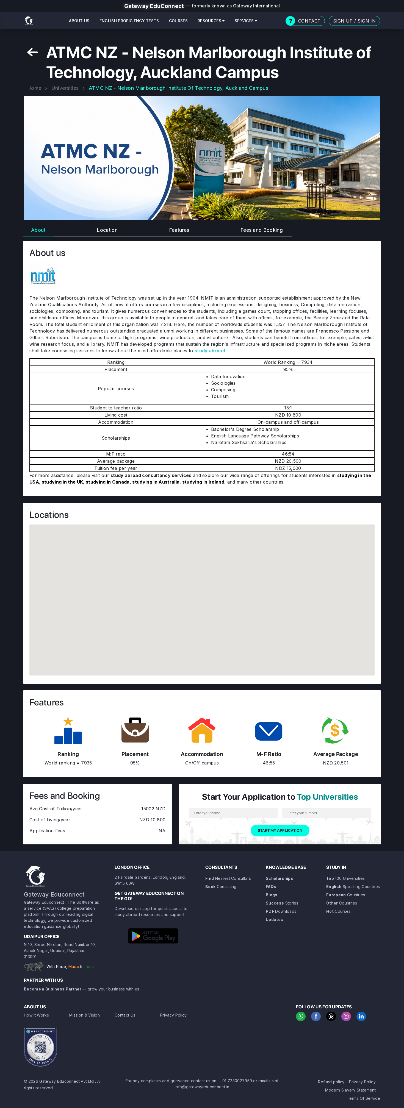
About (38, 230)
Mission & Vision (84, 1015)
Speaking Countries (353, 886)
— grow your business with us (81, 989)
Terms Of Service (363, 1098)
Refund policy (331, 1081)
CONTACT (309, 21)
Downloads (281, 911)
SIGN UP (343, 21)
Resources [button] (210, 20)
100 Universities (345, 878)
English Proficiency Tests (129, 20)
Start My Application (280, 830)
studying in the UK (62, 482)
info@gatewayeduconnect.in (202, 1086)
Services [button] (245, 20)
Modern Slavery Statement (350, 1090)
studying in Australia (155, 482)
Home (34, 88)
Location (107, 230)
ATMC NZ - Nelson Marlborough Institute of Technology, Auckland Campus (178, 88)
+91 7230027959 (236, 1080)
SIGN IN (367, 21)
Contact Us (125, 1015)
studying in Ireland (203, 482)
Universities (65, 88)
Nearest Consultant (228, 878)
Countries (345, 894)
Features (179, 230)
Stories (282, 903)
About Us (79, 20)
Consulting (221, 886)
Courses (178, 20)
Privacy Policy (173, 1015)
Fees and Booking (261, 230)
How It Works (36, 1015)
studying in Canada (108, 482)
